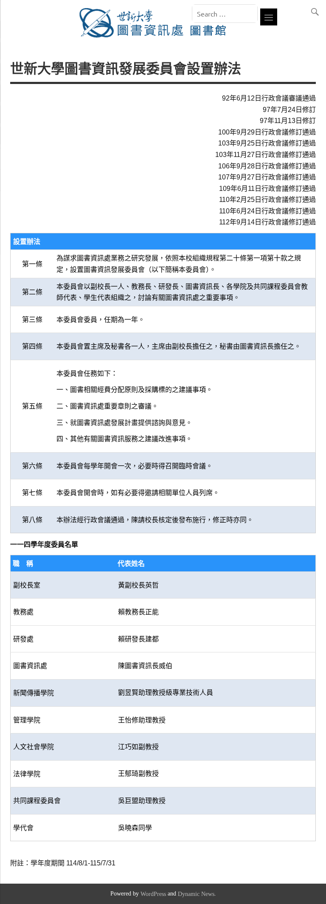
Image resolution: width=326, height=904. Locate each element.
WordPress (153, 894)
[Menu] (268, 16)
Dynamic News (196, 894)
